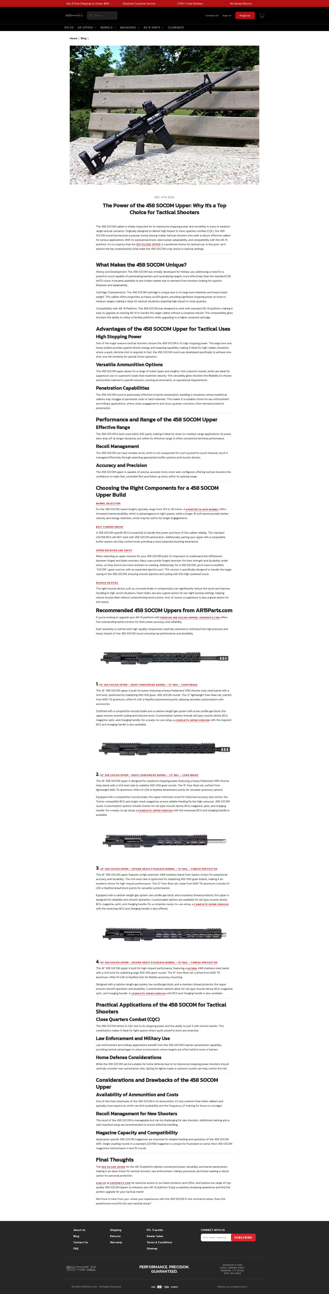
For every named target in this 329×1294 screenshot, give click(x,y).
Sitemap (152, 1248)
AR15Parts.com (209, 617)
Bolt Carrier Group (109, 526)
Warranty (116, 1242)
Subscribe (243, 1237)
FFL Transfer (155, 1230)
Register (245, 15)
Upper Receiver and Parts (114, 550)
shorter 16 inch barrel (201, 509)
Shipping (115, 1230)
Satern (192, 968)
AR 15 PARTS (152, 27)
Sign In (227, 15)
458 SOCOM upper (148, 244)
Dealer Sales (155, 1236)
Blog (84, 38)
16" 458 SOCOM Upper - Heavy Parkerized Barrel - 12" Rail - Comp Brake (148, 684)
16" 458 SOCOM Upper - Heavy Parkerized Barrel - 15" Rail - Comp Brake (149, 775)
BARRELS (107, 27)
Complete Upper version (192, 720)
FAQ (75, 1248)
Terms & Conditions (159, 1242)
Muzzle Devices (107, 582)
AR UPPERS (85, 27)
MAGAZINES (128, 27)
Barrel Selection (108, 503)
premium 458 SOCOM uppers (179, 617)
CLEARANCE (176, 27)
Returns (115, 1236)
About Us (79, 1230)
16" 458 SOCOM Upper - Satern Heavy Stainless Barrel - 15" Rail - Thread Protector (158, 962)
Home (73, 38)
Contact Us (212, 15)
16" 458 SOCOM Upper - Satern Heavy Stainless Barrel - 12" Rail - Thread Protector (158, 868)
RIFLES (69, 27)
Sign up (101, 1183)
